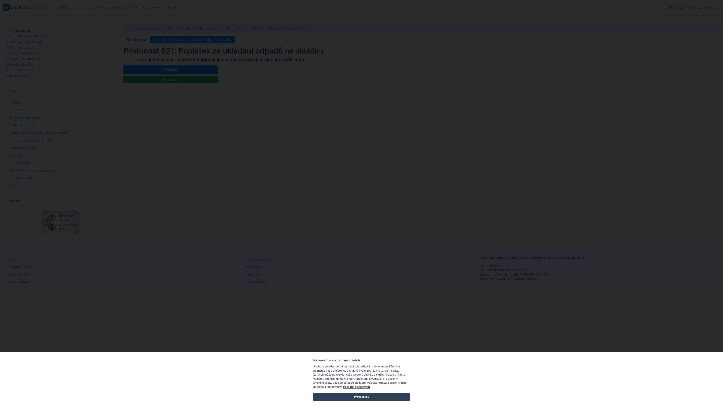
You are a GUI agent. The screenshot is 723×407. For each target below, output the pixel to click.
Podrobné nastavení (356, 386)
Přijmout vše (361, 396)
